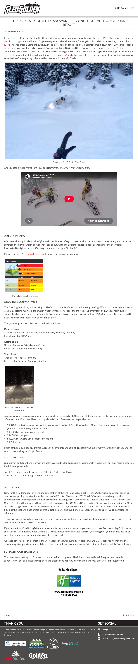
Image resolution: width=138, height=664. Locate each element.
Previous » (128, 615)
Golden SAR (62, 54)
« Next (7, 615)
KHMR (7, 44)
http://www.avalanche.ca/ (30, 253)
